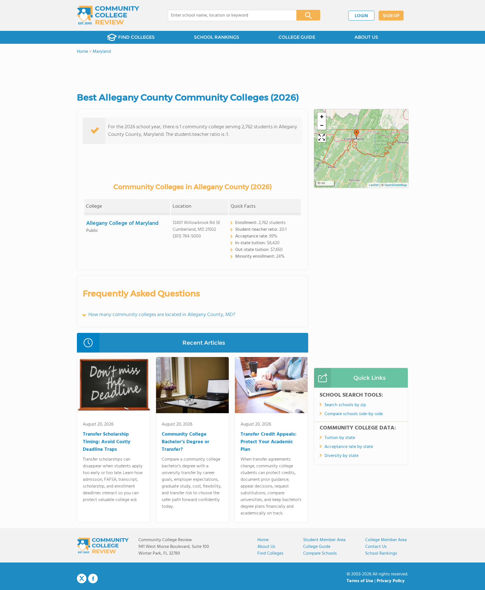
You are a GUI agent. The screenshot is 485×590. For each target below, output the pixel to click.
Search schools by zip (345, 405)
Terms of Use (360, 581)
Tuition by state (339, 438)
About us (266, 546)
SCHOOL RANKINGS (216, 37)
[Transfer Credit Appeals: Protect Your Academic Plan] (271, 386)
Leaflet (374, 185)
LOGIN (361, 16)
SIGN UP (391, 16)
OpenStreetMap (396, 185)
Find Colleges (270, 553)
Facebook (93, 578)
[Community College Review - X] (81, 579)
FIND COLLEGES (136, 37)
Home (263, 540)
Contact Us (376, 546)
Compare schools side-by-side (353, 414)
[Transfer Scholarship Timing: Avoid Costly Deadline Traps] (113, 386)
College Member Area (386, 540)
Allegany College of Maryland (122, 223)
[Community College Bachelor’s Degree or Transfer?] (192, 386)
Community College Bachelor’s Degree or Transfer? (185, 442)
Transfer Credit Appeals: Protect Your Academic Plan (268, 442)
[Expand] (321, 138)
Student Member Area (324, 540)
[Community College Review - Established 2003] (108, 15)
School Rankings (381, 553)
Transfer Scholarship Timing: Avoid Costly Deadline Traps (107, 442)
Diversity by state (341, 455)
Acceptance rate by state (348, 446)
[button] (356, 134)
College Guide (316, 546)
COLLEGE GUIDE (296, 37)
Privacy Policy (391, 581)
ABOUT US (366, 37)
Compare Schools (320, 553)
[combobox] (228, 15)
